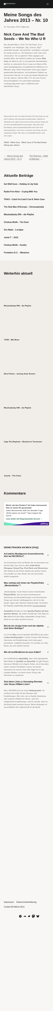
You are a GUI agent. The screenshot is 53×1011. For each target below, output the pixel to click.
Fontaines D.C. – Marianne (16, 252)
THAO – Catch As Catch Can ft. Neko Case (24, 199)
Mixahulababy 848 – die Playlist (17, 408)
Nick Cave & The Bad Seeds (34, 142)
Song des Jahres (12, 145)
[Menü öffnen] (47, 4)
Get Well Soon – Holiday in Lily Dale (21, 184)
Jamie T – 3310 (11, 237)
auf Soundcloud (39, 606)
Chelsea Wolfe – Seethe (15, 245)
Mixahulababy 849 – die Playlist (17, 306)
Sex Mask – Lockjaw (13, 230)
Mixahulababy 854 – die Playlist (19, 214)
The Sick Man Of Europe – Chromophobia (24, 207)
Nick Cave (15, 142)
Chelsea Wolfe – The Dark (16, 222)
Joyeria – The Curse (12, 476)
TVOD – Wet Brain (11, 340)
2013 (7, 142)
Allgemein (25, 27)
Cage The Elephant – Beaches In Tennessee (23, 442)
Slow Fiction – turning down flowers (19, 374)
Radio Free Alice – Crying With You (20, 191)
